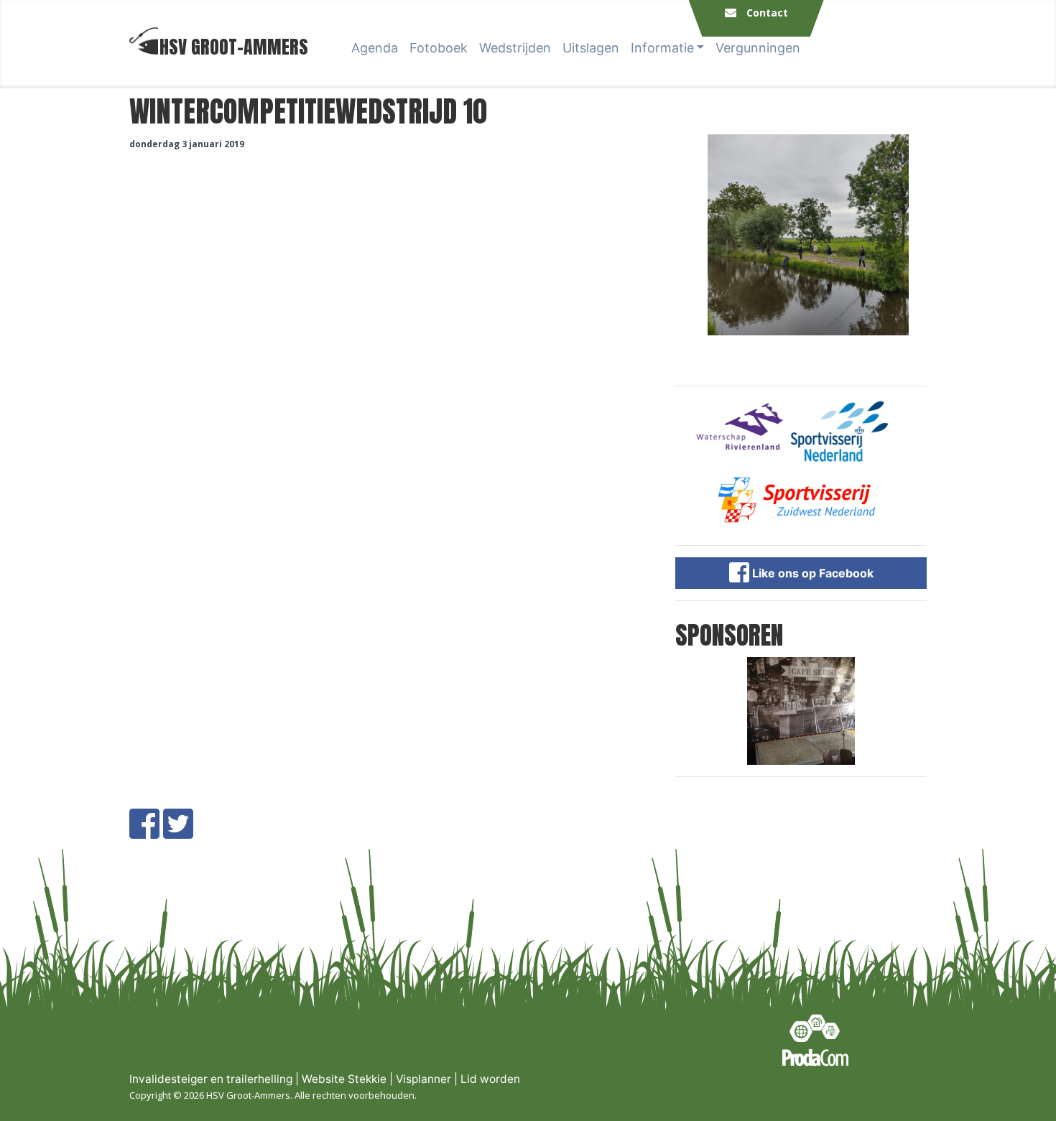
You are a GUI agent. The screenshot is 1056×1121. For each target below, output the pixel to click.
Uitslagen (590, 47)
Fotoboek (438, 47)
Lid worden (490, 1079)
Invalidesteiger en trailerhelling (210, 1079)
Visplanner (423, 1079)
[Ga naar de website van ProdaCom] (815, 1040)
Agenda (374, 47)
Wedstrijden (515, 47)
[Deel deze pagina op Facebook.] (144, 832)
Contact (767, 12)
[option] (801, 234)
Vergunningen (757, 47)
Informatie (662, 47)
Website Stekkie (344, 1079)
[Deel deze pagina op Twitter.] (178, 832)
